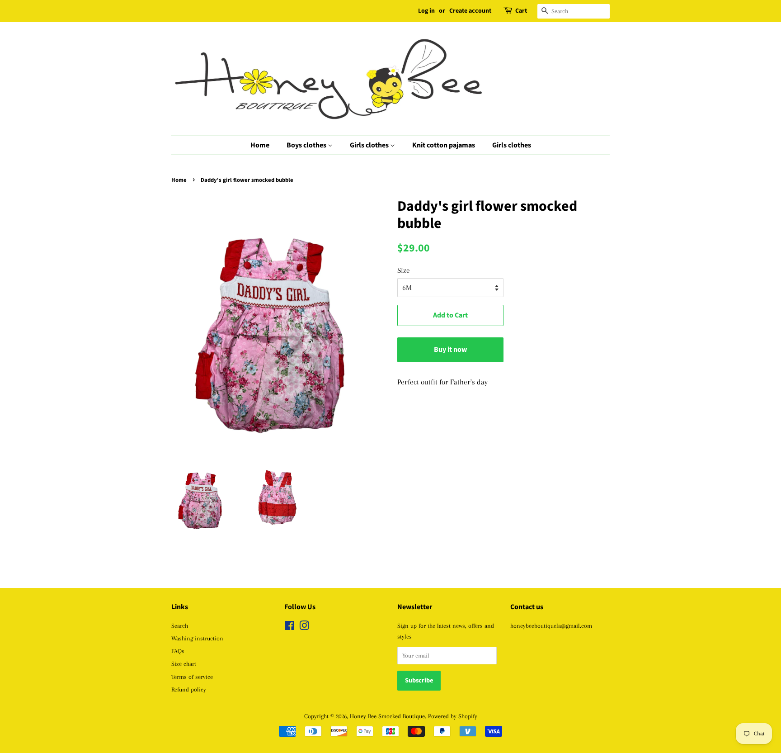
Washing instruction (197, 638)
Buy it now (450, 350)
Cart (521, 10)
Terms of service (192, 676)
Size (403, 270)
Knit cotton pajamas (443, 145)
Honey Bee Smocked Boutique (387, 716)
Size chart (183, 663)
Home (259, 145)
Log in (426, 10)
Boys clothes (307, 145)
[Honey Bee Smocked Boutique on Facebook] (289, 627)
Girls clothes (370, 145)
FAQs (177, 650)
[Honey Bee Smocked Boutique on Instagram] (304, 627)
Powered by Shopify (452, 716)
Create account (470, 10)
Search (179, 625)
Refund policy (188, 689)
